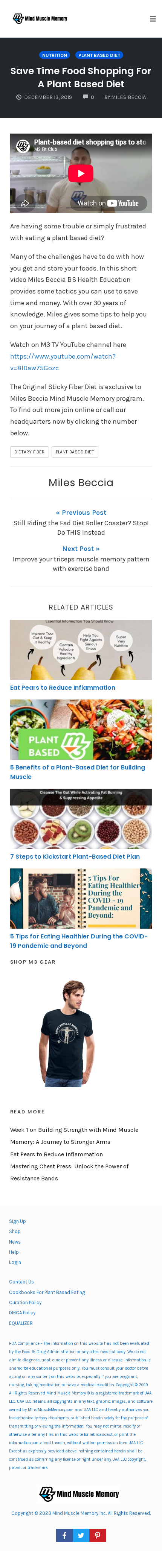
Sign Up (17, 1221)
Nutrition (54, 55)
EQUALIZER (21, 1323)
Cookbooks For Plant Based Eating (47, 1292)
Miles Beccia (81, 483)
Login (15, 1262)
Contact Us (21, 1282)
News (15, 1242)
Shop (15, 1231)
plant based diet (99, 55)
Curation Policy (25, 1302)
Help (14, 1252)
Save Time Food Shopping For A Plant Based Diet (81, 77)
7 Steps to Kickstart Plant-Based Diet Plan (75, 856)
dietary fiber (29, 452)
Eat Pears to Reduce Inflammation (62, 687)
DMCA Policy (22, 1312)
